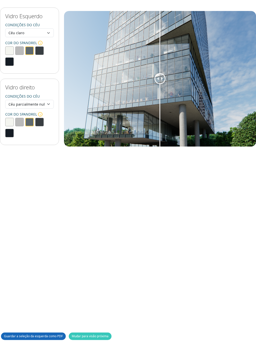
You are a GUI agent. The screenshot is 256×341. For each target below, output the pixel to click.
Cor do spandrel (23, 42)
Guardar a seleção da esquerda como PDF (33, 336)
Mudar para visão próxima (90, 336)
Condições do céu (22, 24)
